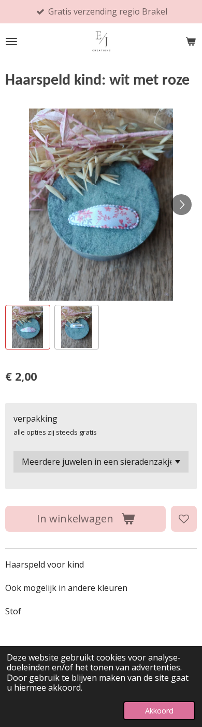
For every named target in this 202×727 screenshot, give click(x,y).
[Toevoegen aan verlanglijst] (184, 519)
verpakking (35, 418)
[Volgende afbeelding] (181, 204)
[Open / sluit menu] (11, 41)
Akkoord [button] (159, 711)
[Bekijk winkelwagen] (190, 41)
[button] (27, 327)
